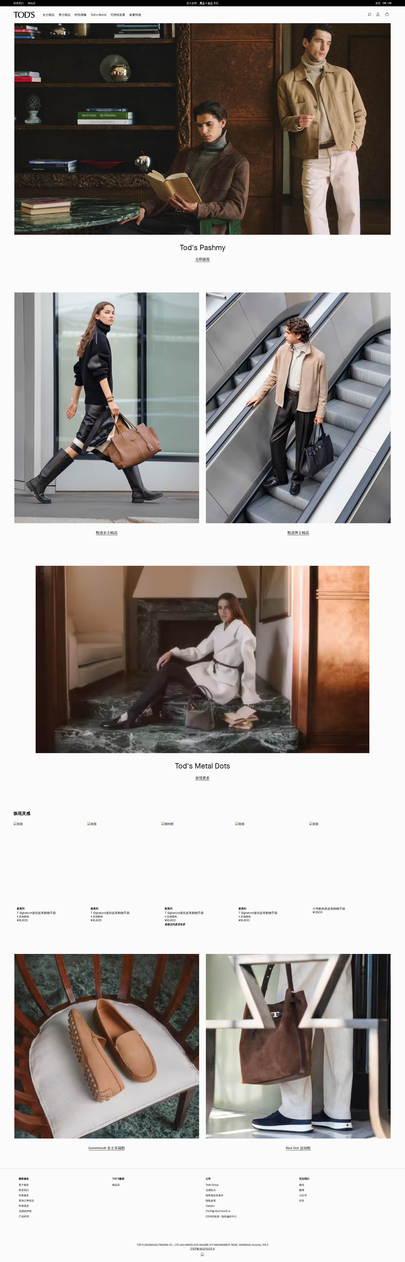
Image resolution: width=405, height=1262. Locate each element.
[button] (369, 14)
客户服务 (24, 1185)
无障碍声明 (25, 1211)
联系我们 (19, 3)
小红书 (303, 1195)
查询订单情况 (26, 1200)
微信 (301, 1185)
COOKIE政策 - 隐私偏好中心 (221, 1216)
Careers (210, 1206)
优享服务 (24, 1195)
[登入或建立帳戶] (378, 14)
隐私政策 (211, 1200)
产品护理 (24, 1216)
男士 (202, 3)
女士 (210, 3)
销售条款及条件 (214, 1195)
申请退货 (24, 1206)
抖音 (301, 1200)
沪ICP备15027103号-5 (218, 1211)
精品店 (31, 3)
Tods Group (212, 1185)
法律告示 (211, 1190)
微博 (301, 1190)
